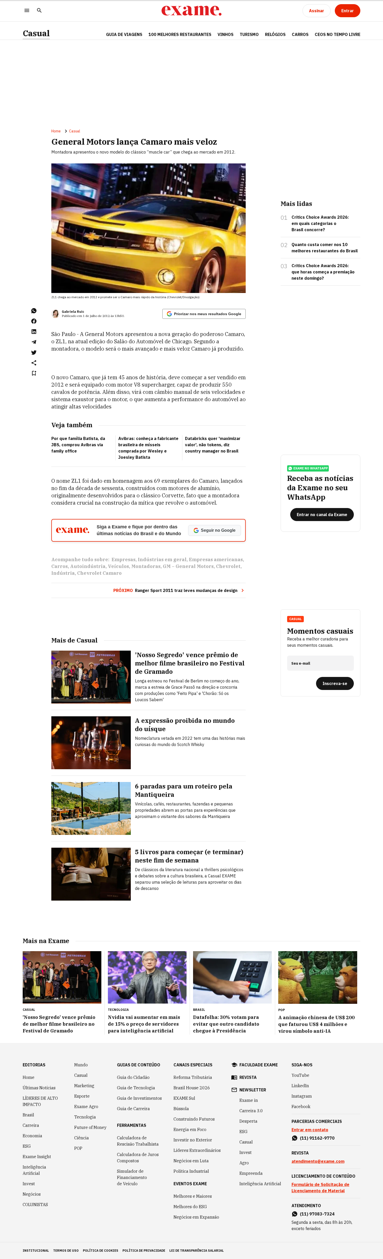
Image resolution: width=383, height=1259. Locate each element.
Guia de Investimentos (139, 1098)
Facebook (301, 1106)
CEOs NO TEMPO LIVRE (337, 34)
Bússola (181, 1108)
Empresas (123, 560)
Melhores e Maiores (193, 1196)
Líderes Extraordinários (197, 1150)
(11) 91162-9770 (317, 1138)
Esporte (82, 1096)
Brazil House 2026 (192, 1087)
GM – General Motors (188, 566)
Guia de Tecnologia (136, 1087)
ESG (27, 1146)
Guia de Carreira (133, 1108)
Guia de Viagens (124, 34)
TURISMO (249, 34)
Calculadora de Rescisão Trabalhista (138, 1141)
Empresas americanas (216, 560)
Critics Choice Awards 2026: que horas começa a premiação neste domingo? (323, 272)
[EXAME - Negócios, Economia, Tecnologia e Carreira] (191, 10)
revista (248, 1077)
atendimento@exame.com (318, 1161)
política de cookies (100, 1250)
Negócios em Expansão (196, 1217)
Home (56, 131)
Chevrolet (228, 566)
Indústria (63, 573)
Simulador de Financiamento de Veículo (132, 1177)
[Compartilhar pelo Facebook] (34, 321)
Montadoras (145, 566)
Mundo (81, 1064)
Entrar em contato (310, 1129)
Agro (244, 1162)
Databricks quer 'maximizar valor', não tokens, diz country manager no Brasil (212, 445)
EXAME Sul (184, 1098)
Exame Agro (86, 1106)
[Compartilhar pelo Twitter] (34, 352)
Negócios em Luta (191, 1160)
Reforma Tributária (193, 1077)
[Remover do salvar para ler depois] (34, 373)
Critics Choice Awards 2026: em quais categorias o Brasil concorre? (320, 223)
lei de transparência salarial (196, 1250)
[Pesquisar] (39, 10)
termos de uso (66, 1250)
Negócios (32, 1194)
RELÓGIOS (275, 34)
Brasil (28, 1114)
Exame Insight (37, 1156)
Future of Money (90, 1127)
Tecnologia (85, 1117)
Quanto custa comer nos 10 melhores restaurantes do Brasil (325, 247)
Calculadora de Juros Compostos (138, 1157)
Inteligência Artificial (34, 1170)
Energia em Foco (190, 1129)
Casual (36, 33)
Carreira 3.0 (251, 1110)
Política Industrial (191, 1171)
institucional (36, 1250)
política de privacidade (143, 1250)
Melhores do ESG (190, 1206)
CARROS (300, 34)
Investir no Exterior (193, 1139)
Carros (59, 566)
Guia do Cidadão (133, 1077)
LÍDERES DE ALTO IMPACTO (40, 1101)
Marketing (84, 1085)
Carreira (31, 1125)
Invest (29, 1183)
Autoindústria (88, 566)
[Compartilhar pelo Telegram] (34, 342)
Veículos (118, 566)
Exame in (248, 1100)
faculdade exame (258, 1064)
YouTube (300, 1075)
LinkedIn (300, 1085)
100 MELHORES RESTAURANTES (180, 34)
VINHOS (225, 34)
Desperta (248, 1121)
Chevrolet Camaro (99, 573)
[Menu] (27, 10)
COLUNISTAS (35, 1204)
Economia (32, 1135)
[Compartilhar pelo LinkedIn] (34, 331)
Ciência (81, 1137)
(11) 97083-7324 (317, 1214)
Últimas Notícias (39, 1087)
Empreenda (251, 1173)
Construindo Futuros (194, 1119)
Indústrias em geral (162, 560)
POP (78, 1148)
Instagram (302, 1096)
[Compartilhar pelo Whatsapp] (34, 311)
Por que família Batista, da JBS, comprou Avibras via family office (78, 445)
